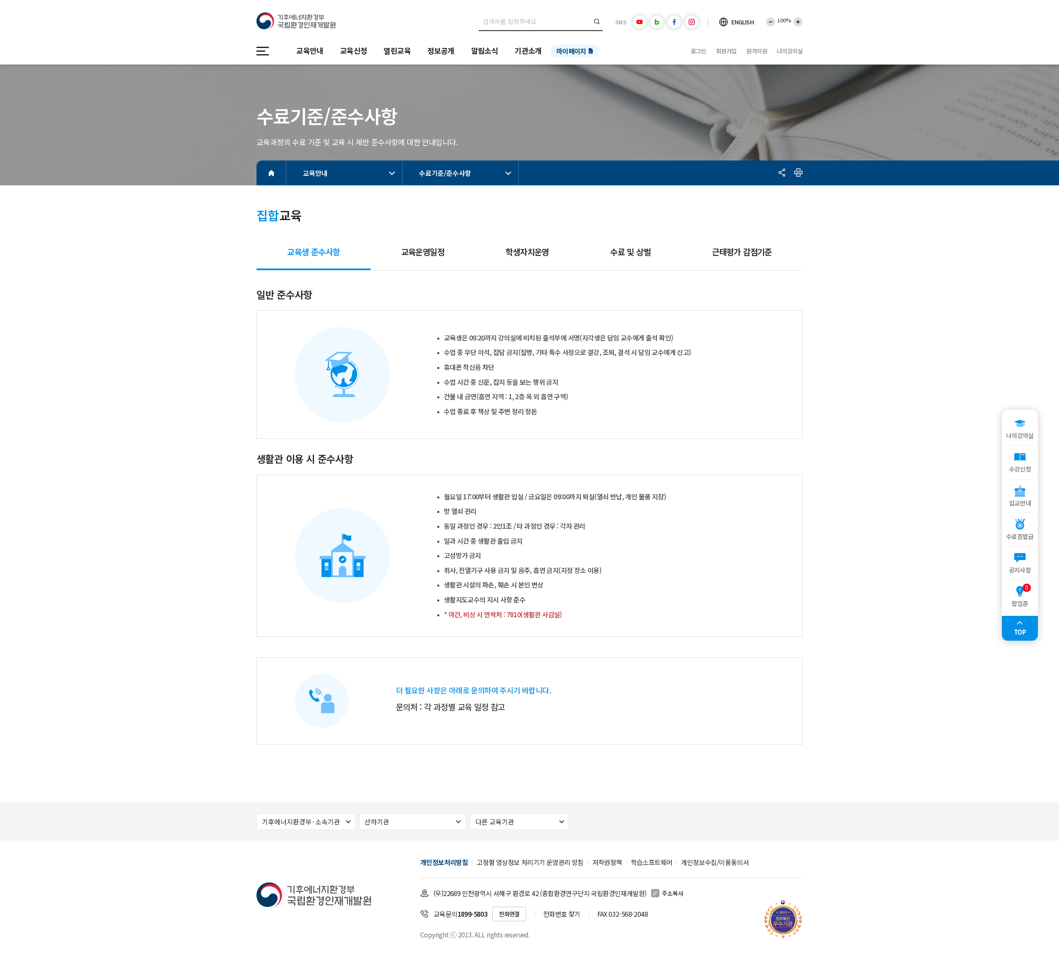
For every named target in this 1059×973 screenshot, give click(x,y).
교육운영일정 (422, 252)
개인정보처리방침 (444, 862)
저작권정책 (607, 862)
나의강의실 (790, 51)
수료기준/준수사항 (445, 173)
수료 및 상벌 (630, 252)
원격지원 (756, 51)
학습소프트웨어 (652, 862)
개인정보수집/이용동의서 (715, 862)
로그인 (698, 51)
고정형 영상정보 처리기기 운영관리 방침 (530, 862)
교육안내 (309, 50)
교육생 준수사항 (313, 255)
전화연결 (509, 914)
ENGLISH (742, 22)
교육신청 (353, 50)
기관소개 (528, 50)
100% (784, 20)
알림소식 (484, 50)
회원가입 (726, 51)
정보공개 (441, 50)
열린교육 (397, 50)
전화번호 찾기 (561, 914)
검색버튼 (597, 21)
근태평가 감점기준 (742, 252)
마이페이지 (571, 51)
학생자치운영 (527, 252)
